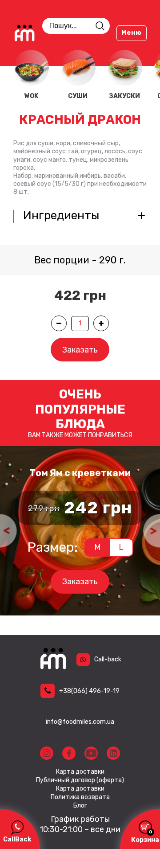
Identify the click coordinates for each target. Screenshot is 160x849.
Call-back (107, 659)
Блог (80, 806)
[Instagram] (46, 753)
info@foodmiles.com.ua (80, 722)
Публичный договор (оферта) (80, 780)
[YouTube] (91, 753)
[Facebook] (69, 753)
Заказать (80, 350)
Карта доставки (80, 772)
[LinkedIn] (113, 753)
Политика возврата (80, 797)
